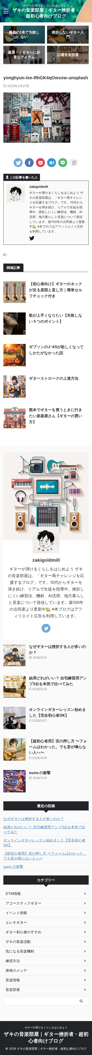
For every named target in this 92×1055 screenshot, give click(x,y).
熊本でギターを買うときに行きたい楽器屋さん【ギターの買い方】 (55, 416)
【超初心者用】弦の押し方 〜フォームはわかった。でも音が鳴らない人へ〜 (58, 747)
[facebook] (29, 162)
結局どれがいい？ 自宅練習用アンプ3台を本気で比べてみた (44, 829)
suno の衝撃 (40, 772)
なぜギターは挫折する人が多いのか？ (33, 818)
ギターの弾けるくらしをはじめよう (46, 1027)
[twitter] (18, 162)
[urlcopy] (73, 162)
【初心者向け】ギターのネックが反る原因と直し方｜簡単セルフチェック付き (55, 290)
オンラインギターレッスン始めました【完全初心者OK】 (44, 842)
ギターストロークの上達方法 (53, 378)
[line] (62, 162)
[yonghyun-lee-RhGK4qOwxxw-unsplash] (51, 162)
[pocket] (40, 162)
